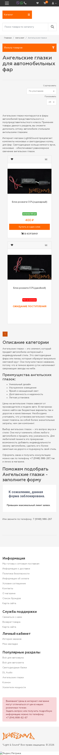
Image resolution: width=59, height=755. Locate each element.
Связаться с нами (12, 617)
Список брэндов (11, 598)
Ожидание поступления (29, 306)
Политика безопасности (16, 574)
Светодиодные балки (14, 667)
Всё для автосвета (13, 663)
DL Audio (7, 672)
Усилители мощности (14, 687)
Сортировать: (50, 86)
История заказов (11, 639)
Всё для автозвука (13, 658)
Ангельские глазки (13, 677)
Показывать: (51, 97)
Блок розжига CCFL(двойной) (29, 288)
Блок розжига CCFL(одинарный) (29, 202)
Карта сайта (9, 603)
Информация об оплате (15, 578)
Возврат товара (11, 622)
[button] (17, 15)
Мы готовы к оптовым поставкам (20, 564)
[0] (44, 3)
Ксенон (6, 682)
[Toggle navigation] (6, 3)
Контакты (7, 588)
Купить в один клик (29, 227)
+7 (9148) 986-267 (40, 458)
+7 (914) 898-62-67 (17, 718)
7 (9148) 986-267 (42, 519)
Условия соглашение (14, 583)
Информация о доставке (16, 569)
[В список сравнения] (46, 159)
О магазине (9, 593)
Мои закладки (10, 644)
